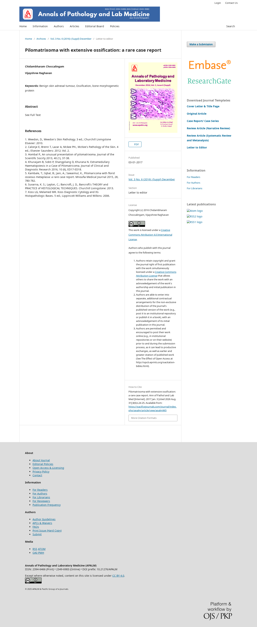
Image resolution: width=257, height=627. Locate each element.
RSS (35, 549)
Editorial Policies (43, 464)
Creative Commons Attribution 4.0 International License (150, 234)
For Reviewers (41, 501)
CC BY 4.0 (118, 575)
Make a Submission (201, 44)
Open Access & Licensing (48, 468)
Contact (37, 475)
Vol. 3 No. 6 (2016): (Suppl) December (70, 38)
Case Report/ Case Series (203, 121)
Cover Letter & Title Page (203, 106)
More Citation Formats (144, 418)
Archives (41, 38)
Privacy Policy (41, 471)
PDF (136, 144)
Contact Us (231, 3)
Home (23, 26)
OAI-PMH (38, 552)
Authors (59, 26)
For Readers (193, 177)
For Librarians (194, 188)
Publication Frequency (47, 505)
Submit (37, 534)
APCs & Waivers (42, 523)
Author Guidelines (44, 519)
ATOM (42, 549)
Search (230, 26)
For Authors (193, 182)
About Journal (41, 460)
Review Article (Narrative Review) (208, 128)
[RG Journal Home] (209, 84)
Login (217, 3)
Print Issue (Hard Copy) (47, 530)
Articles (74, 26)
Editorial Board (94, 26)
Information (40, 26)
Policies (114, 26)
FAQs (36, 527)
